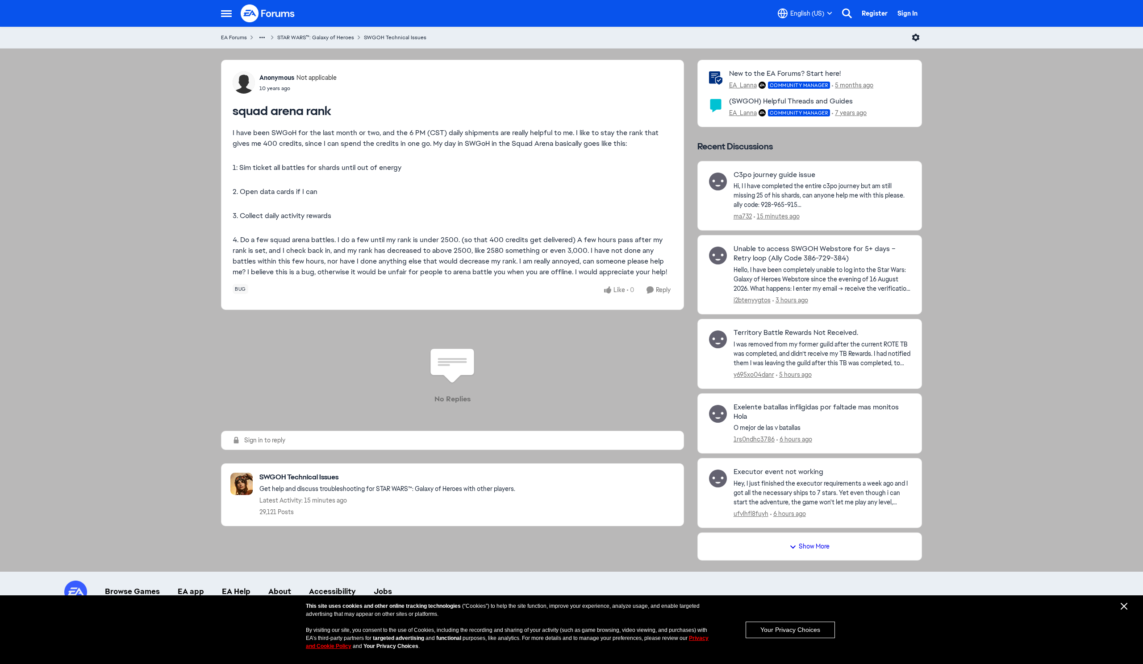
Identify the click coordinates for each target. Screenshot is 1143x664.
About (279, 591)
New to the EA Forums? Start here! (785, 73)
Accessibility (332, 591)
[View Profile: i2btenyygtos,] (718, 255)
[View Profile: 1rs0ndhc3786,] (718, 414)
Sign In (907, 13)
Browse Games (132, 591)
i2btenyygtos (752, 300)
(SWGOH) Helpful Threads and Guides (791, 101)
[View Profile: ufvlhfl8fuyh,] (718, 478)
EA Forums (234, 37)
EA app (191, 591)
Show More (814, 546)
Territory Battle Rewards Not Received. (796, 332)
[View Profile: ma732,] (718, 181)
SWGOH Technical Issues (395, 37)
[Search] (847, 13)
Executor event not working (778, 471)
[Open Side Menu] (226, 13)
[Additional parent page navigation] (262, 37)
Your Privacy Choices (790, 629)
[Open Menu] (915, 37)
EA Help (236, 591)
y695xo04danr (754, 375)
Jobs (383, 591)
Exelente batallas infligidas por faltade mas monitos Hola (816, 412)
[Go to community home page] (268, 13)
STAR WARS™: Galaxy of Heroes (315, 37)
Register (875, 13)
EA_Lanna (743, 85)
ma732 (743, 216)
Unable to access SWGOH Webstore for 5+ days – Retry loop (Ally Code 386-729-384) (815, 253)
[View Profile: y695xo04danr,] (718, 339)
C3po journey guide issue (774, 174)
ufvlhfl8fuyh (751, 514)
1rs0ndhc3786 (754, 439)
